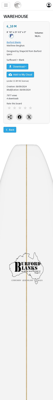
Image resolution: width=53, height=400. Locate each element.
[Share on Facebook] (19, 117)
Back (11, 129)
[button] (49, 5)
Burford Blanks (14, 42)
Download (17, 66)
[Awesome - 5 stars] (30, 108)
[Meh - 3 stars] (20, 108)
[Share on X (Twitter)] (29, 117)
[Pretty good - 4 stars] (25, 108)
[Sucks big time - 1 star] (9, 108)
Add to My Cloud (20, 74)
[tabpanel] (26, 75)
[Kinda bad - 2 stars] (14, 108)
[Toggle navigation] (6, 5)
